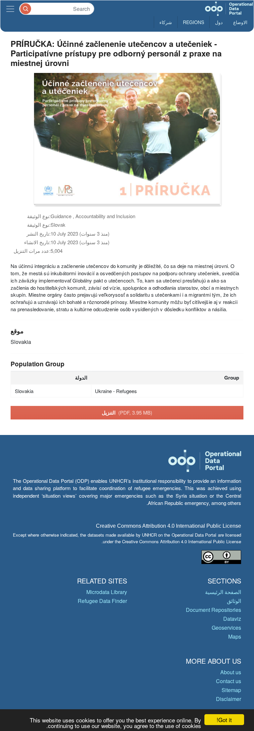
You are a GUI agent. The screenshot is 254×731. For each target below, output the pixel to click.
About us (230, 672)
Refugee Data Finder (102, 601)
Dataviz (232, 618)
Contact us (228, 681)
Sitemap (231, 690)
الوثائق (234, 601)
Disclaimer (228, 699)
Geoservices (226, 627)
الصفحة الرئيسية (223, 592)
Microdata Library (106, 592)
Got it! (224, 719)
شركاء (165, 22)
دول (219, 22)
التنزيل (127, 412)
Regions (193, 22)
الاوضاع (240, 22)
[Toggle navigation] (10, 8)
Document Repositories (213, 610)
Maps (234, 636)
